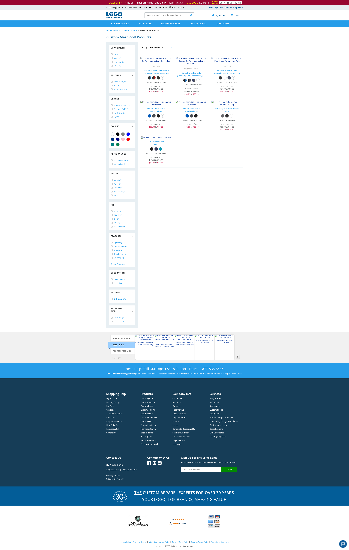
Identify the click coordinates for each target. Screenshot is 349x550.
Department (118, 47)
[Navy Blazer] (229, 78)
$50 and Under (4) (121, 160)
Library (175, 421)
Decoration (118, 273)
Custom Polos (147, 406)
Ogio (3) (117, 116)
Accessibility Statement (219, 542)
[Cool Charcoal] (222, 116)
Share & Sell (215, 406)
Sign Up (229, 469)
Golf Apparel (146, 436)
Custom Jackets (148, 398)
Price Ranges (118, 154)
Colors (115, 126)
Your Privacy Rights (181, 436)
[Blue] (128, 134)
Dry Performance (129, 30)
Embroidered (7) (120, 279)
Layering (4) (119, 258)
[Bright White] (231, 116)
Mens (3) (117, 58)
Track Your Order (160, 7)
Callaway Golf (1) (121, 109)
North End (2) (119, 113)
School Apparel (216, 428)
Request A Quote (114, 421)
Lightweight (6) (120, 242)
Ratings (115, 292)
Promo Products (170, 23)
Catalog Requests (218, 436)
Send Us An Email (129, 469)
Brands (115, 98)
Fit (112, 205)
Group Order (215, 413)
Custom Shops (216, 409)
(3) (124, 299)
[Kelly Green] (118, 144)
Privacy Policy (126, 542)
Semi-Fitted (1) (120, 226)
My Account (111, 398)
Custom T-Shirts (148, 409)
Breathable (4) (120, 254)
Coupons (110, 409)
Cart (235, 15)
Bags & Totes (147, 432)
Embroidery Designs (224, 421)
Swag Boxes (215, 398)
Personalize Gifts (148, 440)
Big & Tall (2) (119, 211)
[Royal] (112, 139)
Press (174, 425)
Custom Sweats (148, 402)
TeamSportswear (149, 428)
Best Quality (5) (120, 81)
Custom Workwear (149, 417)
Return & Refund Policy (199, 542)
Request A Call (112, 428)
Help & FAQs (112, 425)
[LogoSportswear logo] (114, 17)
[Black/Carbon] (189, 80)
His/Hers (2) (119, 62)
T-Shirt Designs (221, 417)
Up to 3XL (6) (119, 317)
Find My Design (113, 402)
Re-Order (110, 417)
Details (179, 2)
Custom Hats (147, 421)
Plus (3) (117, 222)
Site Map (176, 444)
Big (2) (116, 219)
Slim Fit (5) (118, 215)
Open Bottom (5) (120, 246)
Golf (116, 30)
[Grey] (123, 134)
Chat (145, 7)
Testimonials (178, 409)
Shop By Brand (198, 23)
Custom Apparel (120, 23)
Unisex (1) (118, 65)
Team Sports (222, 23)
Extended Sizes (116, 309)
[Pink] (123, 139)
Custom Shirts (147, 413)
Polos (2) (117, 184)
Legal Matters (178, 440)
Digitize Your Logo (218, 425)
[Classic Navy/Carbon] (193, 80)
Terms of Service (139, 542)
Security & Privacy (180, 432)
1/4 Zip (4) (118, 250)
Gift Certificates (217, 432)
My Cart (110, 406)
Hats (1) (117, 195)
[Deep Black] (220, 78)
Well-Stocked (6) (120, 89)
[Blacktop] (158, 116)
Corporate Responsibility (183, 428)
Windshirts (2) (119, 191)
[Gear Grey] (154, 116)
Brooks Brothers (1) (122, 105)
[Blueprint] (156, 149)
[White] (112, 134)
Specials (116, 75)
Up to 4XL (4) (119, 321)
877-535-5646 (131, 7)
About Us (176, 402)
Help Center (177, 7)
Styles (114, 173)
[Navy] (118, 139)
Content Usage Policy (180, 542)
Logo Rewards (179, 417)
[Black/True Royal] (149, 78)
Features (116, 236)
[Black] (118, 134)
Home (109, 30)
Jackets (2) (118, 180)
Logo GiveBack (179, 413)
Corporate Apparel (149, 444)
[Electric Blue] (149, 116)
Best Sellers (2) (120, 85)
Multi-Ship (214, 402)
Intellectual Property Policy (159, 542)
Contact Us (111, 432)
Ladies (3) (118, 54)
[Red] (128, 139)
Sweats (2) (118, 187)
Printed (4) (118, 283)
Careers (176, 406)
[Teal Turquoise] (112, 144)
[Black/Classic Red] (154, 78)
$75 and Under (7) (121, 164)
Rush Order (145, 23)
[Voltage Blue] (160, 149)
